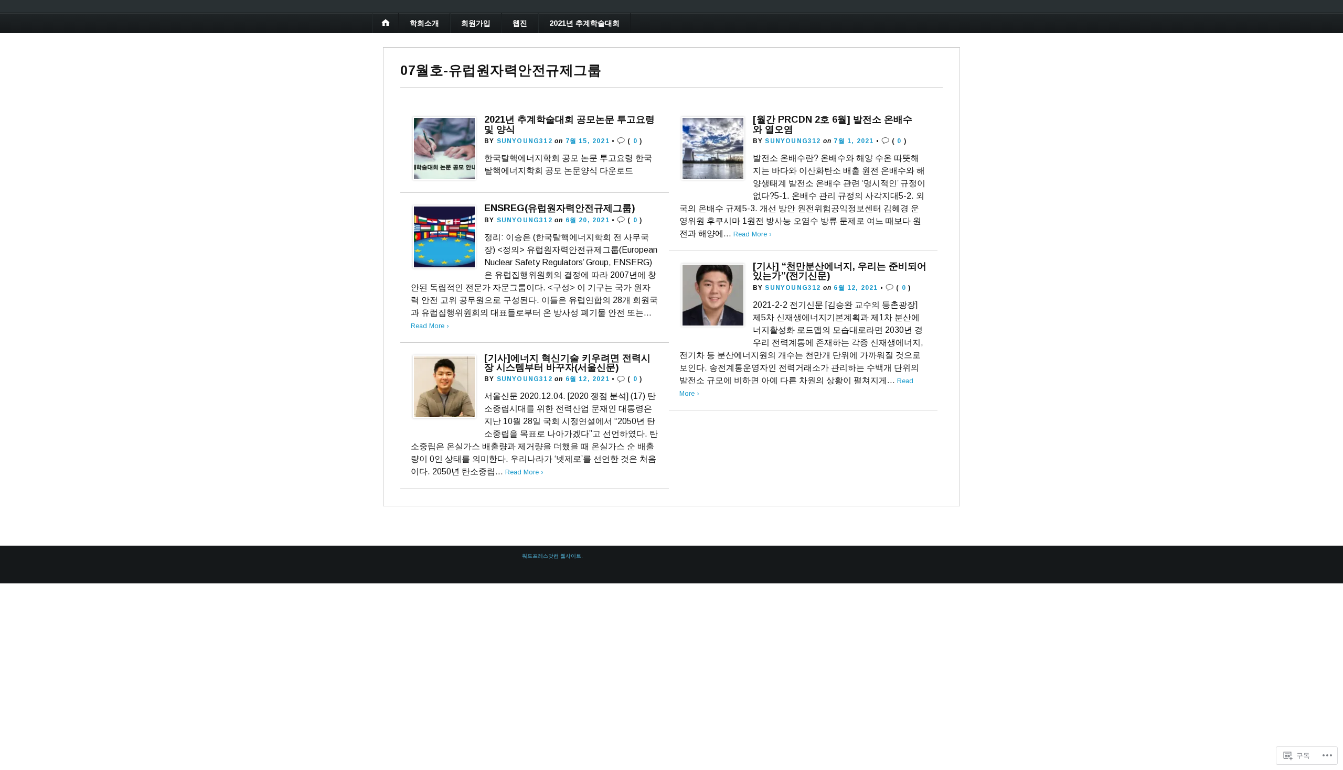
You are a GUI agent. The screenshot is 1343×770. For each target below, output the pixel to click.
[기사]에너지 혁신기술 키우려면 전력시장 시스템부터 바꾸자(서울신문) (567, 362)
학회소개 (424, 23)
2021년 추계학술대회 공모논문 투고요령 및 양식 (569, 124)
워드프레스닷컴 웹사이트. (552, 556)
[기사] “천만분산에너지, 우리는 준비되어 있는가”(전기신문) (839, 271)
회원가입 (476, 23)
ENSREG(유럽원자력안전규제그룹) (559, 207)
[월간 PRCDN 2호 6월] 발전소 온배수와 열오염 (832, 124)
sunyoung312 (524, 141)
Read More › (752, 234)
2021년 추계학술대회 (584, 23)
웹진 (520, 23)
